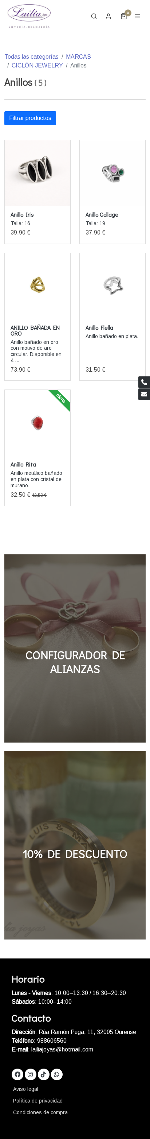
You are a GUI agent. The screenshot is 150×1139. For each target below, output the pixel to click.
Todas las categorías (31, 57)
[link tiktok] (43, 1074)
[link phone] (144, 382)
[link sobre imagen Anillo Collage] (112, 173)
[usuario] (108, 16)
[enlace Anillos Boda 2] (75, 648)
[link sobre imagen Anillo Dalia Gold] (37, 286)
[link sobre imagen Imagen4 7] (37, 173)
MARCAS (78, 57)
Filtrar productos (30, 118)
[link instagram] (30, 1074)
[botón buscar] (93, 16)
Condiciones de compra (40, 1112)
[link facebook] (17, 1074)
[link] (29, 16)
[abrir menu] (137, 16)
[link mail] (144, 394)
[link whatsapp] (56, 1074)
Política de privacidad (38, 1101)
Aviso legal (25, 1089)
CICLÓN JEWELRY (37, 65)
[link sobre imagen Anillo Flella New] (112, 286)
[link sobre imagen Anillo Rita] (37, 423)
